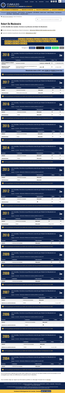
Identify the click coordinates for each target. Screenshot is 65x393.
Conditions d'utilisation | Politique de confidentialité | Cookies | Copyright (38, 383)
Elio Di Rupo (9, 13)
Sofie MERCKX (36, 12)
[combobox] (50, 19)
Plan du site (57, 383)
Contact (47, 1)
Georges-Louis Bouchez (12, 12)
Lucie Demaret (58, 12)
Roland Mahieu (16, 13)
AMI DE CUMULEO (46, 391)
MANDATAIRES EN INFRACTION (27, 9)
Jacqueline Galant (24, 13)
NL (63, 1)
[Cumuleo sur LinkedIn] (56, 2)
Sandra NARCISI (21, 12)
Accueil (26, 1)
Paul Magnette (29, 12)
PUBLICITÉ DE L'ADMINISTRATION (42, 9)
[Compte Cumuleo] (60, 1)
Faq (36, 1)
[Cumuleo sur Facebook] (52, 2)
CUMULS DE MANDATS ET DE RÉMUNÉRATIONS (10, 9)
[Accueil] (1, 16)
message (48, 379)
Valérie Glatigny (50, 12)
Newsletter (41, 1)
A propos (32, 1)
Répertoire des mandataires (7, 16)
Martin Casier (43, 12)
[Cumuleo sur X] (54, 2)
